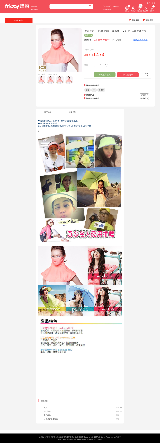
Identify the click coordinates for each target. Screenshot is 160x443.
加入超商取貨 (105, 75)
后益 (87, 90)
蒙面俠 (101, 90)
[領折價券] (148, 20)
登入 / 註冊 (151, 3)
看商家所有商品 (140, 40)
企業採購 (107, 6)
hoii (94, 90)
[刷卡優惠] (134, 20)
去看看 (143, 95)
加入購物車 (128, 75)
